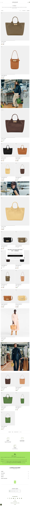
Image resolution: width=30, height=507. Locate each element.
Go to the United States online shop (15, 255)
